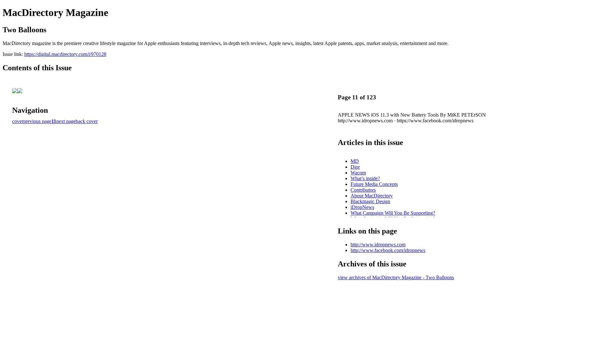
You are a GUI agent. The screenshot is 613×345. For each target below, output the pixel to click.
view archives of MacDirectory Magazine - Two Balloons (396, 277)
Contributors (363, 190)
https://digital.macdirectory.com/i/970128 (65, 54)
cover (17, 121)
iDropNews (362, 207)
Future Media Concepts (374, 184)
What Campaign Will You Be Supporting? (393, 213)
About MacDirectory (372, 195)
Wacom (358, 172)
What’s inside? (365, 178)
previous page (37, 121)
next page (66, 121)
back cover (87, 121)
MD (355, 161)
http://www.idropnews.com (378, 244)
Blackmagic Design (370, 201)
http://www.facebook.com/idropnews (388, 250)
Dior (355, 167)
